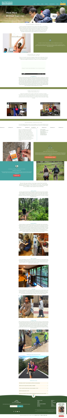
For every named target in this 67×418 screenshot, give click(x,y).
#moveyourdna (42, 129)
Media (52, 401)
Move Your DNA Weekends (41, 403)
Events (38, 402)
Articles (38, 406)
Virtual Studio (39, 400)
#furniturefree (43, 133)
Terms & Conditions (43, 415)
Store (38, 401)
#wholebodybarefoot (44, 132)
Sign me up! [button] (16, 175)
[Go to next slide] (20, 209)
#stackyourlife (43, 131)
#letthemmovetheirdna (44, 130)
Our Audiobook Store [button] (50, 157)
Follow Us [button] (33, 127)
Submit (20, 406)
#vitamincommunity (43, 134)
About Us (52, 400)
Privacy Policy (37, 415)
